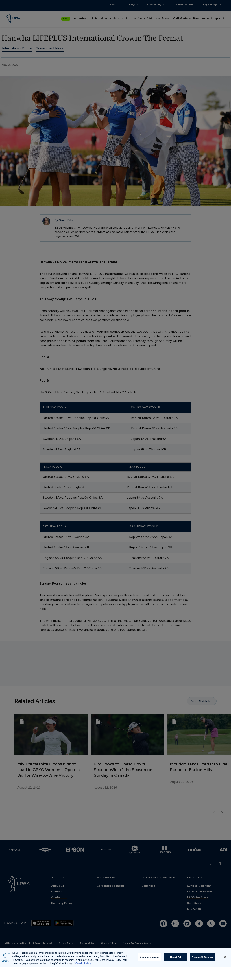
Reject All (175, 957)
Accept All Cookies (202, 957)
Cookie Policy (83, 963)
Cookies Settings (149, 957)
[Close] (225, 957)
